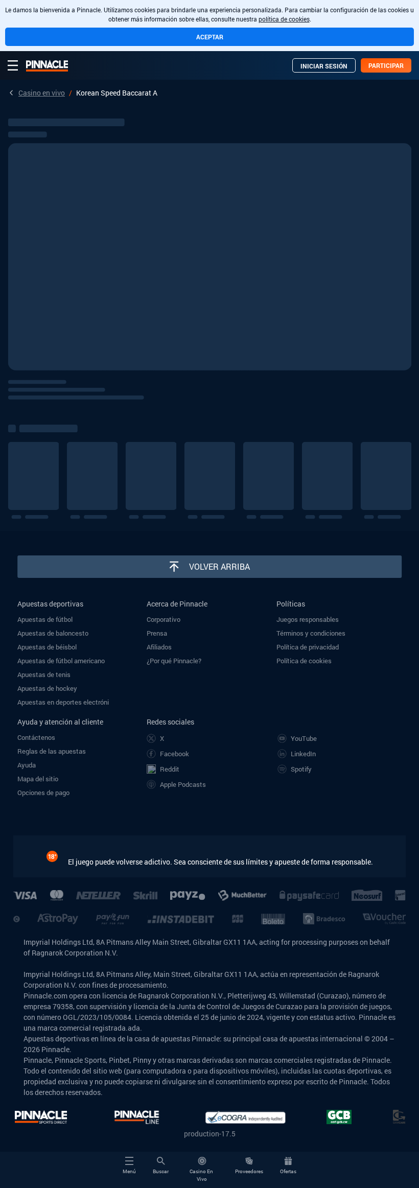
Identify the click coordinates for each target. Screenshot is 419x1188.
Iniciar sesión (323, 66)
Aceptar (209, 37)
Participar (386, 65)
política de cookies (284, 19)
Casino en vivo (41, 93)
